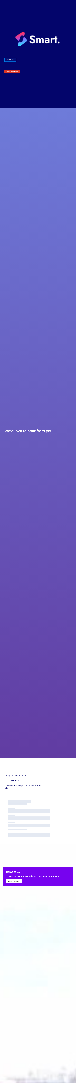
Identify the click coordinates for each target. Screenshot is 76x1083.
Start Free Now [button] (12, 72)
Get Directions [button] (14, 881)
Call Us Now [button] (10, 60)
